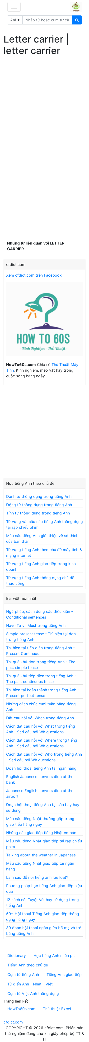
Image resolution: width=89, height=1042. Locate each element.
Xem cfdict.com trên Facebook (34, 275)
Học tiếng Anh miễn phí (54, 955)
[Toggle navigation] (14, 7)
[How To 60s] (44, 321)
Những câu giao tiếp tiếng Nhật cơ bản (41, 832)
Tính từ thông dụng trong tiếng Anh (38, 513)
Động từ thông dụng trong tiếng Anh (39, 504)
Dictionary (16, 955)
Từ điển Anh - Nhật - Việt (30, 984)
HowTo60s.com (21, 1008)
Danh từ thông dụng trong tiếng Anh (38, 496)
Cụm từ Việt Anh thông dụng (33, 993)
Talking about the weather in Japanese (41, 855)
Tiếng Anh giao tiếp (64, 974)
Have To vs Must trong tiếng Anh (36, 625)
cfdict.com (13, 1022)
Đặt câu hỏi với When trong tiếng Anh (40, 717)
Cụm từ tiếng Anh (23, 974)
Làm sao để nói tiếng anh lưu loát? (37, 877)
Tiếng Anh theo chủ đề (27, 965)
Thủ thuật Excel (57, 1008)
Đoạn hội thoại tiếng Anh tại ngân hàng (41, 768)
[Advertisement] (44, 102)
